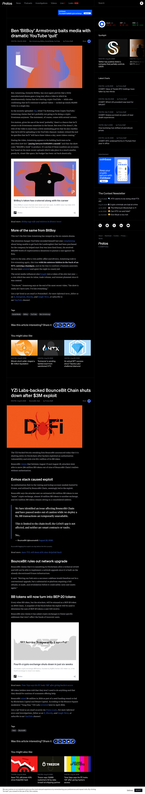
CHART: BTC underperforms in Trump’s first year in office (117, 142)
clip (35, 111)
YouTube (57, 41)
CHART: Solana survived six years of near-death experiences (116, 116)
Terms (101, 238)
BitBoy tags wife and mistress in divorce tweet (41, 222)
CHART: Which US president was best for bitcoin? (116, 103)
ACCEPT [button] (138, 790)
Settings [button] (130, 790)
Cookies (116, 236)
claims (24, 464)
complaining (69, 241)
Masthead (108, 236)
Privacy (123, 236)
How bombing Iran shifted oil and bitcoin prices (116, 129)
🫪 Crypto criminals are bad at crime (123, 205)
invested (44, 705)
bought (43, 274)
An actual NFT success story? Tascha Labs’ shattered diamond (73, 363)
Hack (38, 401)
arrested (26, 269)
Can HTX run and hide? (120, 211)
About (101, 236)
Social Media (49, 41)
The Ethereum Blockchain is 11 (123, 208)
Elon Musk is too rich (119, 215)
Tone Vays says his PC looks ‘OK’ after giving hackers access (47, 685)
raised (23, 699)
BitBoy (42, 41)
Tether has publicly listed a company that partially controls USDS (112, 64)
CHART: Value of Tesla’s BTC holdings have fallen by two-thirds (116, 90)
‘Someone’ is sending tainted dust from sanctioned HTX (47, 363)
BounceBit (32, 401)
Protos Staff (69, 41)
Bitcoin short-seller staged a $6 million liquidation (23, 362)
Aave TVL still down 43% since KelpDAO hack (42, 552)
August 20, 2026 (46, 540)
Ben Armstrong (34, 41)
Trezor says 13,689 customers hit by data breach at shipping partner (49, 780)
